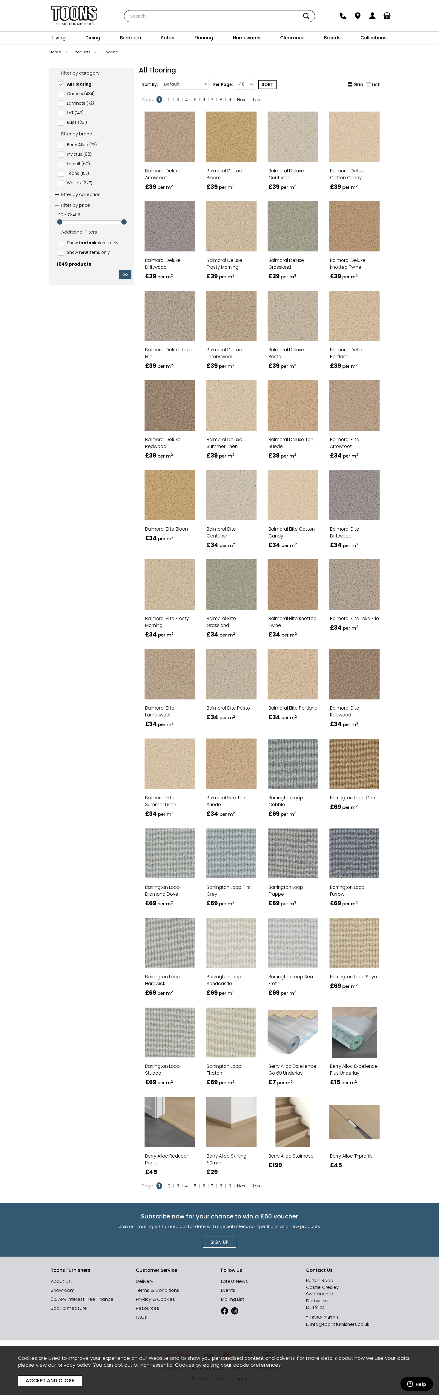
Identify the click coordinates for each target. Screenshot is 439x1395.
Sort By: (150, 84)
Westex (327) (79, 183)
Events (228, 1290)
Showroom (63, 1290)
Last (257, 99)
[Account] (372, 16)
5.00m (182, 182)
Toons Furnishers (74, 15)
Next (242, 99)
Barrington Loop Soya (353, 977)
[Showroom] (358, 16)
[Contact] (343, 16)
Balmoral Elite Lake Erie (354, 618)
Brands (332, 38)
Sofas (167, 38)
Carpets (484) (81, 93)
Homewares (246, 38)
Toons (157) (78, 173)
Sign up (219, 1242)
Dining (92, 38)
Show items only (92, 243)
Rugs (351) (77, 122)
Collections (373, 38)
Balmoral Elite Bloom (167, 529)
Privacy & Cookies (155, 1299)
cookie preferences (257, 1365)
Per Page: (223, 84)
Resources (147, 1308)
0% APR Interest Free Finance (82, 1299)
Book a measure (69, 1308)
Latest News (234, 1281)
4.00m (155, 182)
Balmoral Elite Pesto (228, 708)
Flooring (203, 38)
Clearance (292, 38)
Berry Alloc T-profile (351, 1156)
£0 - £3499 (69, 215)
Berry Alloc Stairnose (291, 1156)
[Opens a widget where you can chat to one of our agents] (416, 1384)
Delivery (144, 1281)
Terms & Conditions (157, 1290)
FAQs (141, 1317)
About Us (61, 1281)
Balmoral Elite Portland (292, 708)
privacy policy (74, 1365)
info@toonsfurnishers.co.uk (339, 1324)
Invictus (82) (79, 154)
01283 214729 (324, 1317)
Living (59, 38)
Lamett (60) (78, 164)
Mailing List (232, 1299)
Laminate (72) (80, 103)
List (376, 84)
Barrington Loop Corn (353, 798)
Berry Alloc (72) (82, 145)
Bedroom (130, 38)
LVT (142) (75, 112)
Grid (358, 84)
